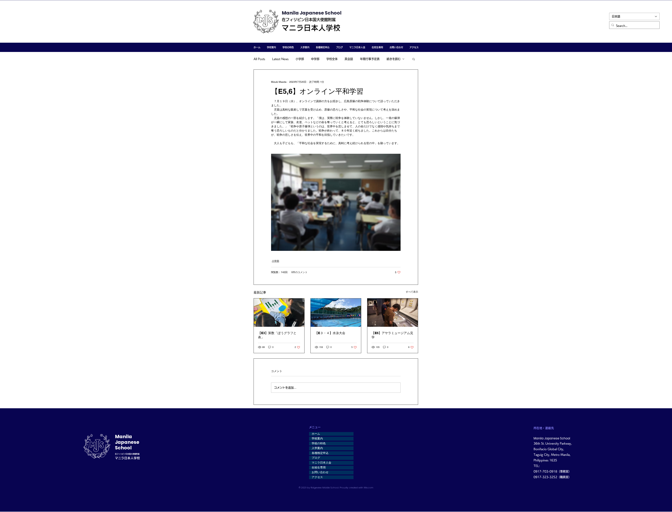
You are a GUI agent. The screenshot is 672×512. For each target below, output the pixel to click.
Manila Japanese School (311, 13)
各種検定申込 (320, 453)
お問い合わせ (320, 472)
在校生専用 (319, 467)
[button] (271, 47)
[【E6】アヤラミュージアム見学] (392, 312)
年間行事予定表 (370, 59)
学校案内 (317, 438)
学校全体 (332, 59)
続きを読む (394, 59)
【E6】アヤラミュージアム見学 (392, 335)
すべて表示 (412, 291)
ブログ (316, 457)
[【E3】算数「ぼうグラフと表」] (279, 312)
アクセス (317, 477)
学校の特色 (319, 443)
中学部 (315, 59)
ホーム (316, 433)
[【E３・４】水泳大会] (336, 312)
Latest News (280, 59)
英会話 (349, 59)
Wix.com (368, 487)
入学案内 (317, 448)
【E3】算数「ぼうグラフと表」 (277, 335)
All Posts (259, 59)
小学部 (300, 59)
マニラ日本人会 (321, 462)
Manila (123, 436)
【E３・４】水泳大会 (330, 333)
